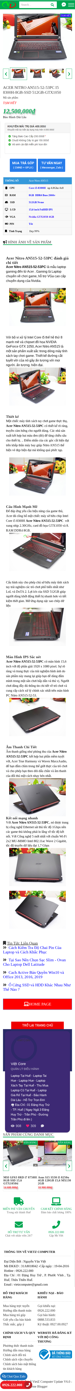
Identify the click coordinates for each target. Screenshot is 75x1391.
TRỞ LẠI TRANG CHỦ (37, 1025)
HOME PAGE (40, 1004)
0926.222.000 (12, 1385)
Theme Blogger (37, 1386)
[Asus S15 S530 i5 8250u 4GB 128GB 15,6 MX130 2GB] (55, 1153)
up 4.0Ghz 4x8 (55, 187)
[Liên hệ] (64, 4)
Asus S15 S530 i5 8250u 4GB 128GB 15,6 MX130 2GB (54, 1180)
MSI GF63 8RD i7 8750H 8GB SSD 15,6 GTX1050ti (20, 1180)
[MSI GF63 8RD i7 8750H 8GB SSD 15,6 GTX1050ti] (20, 1153)
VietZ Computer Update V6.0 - (52, 1381)
